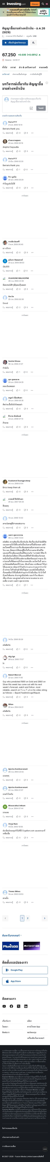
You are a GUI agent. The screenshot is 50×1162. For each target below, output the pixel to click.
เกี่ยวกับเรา (6, 1021)
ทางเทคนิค (44, 67)
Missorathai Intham (16, 806)
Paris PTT (12, 122)
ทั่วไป (4, 67)
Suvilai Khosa (14, 361)
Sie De (11, 296)
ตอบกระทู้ (9, 133)
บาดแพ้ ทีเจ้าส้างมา (15, 499)
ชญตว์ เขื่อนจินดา (15, 398)
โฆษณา (5, 1026)
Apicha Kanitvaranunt (18, 769)
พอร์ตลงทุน (31, 1032)
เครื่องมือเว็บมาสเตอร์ (35, 1038)
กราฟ (13, 67)
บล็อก (29, 1021)
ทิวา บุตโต (12, 177)
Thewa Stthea (14, 891)
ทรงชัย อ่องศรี (14, 242)
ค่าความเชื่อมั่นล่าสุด (20, 74)
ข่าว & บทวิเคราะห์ (27, 67)
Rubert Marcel (14, 675)
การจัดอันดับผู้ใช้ (36, 74)
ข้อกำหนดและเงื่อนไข (9, 1128)
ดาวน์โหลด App (33, 1026)
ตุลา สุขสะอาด (13, 379)
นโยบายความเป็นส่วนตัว (10, 1137)
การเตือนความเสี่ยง (9, 1146)
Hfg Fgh (11, 657)
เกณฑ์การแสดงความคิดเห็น (12, 116)
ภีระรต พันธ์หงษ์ (14, 416)
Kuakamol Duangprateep (19, 481)
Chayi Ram (13, 824)
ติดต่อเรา (6, 1032)
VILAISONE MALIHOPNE (18, 278)
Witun (10, 704)
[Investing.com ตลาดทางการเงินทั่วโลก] (16, 4)
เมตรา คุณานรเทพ (15, 535)
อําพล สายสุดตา (14, 140)
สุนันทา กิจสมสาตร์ (15, 260)
